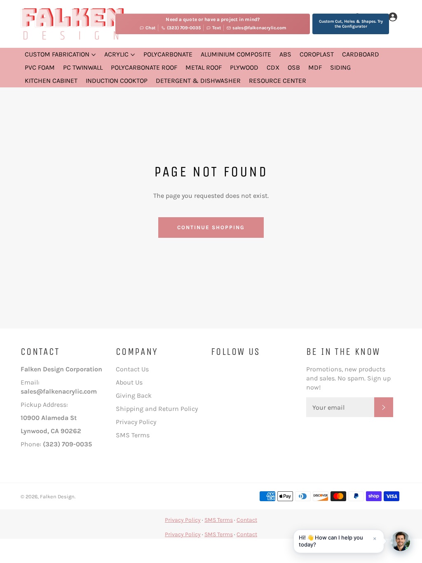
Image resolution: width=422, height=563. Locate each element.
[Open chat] (400, 541)
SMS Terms (133, 435)
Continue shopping (210, 227)
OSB (294, 67)
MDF (315, 67)
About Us (129, 382)
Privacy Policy (136, 422)
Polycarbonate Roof (144, 67)
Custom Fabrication (58, 54)
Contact (247, 519)
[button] (338, 541)
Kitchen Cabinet (51, 80)
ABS (285, 54)
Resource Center (277, 80)
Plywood (244, 67)
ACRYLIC (117, 54)
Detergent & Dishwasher (198, 80)
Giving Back (134, 395)
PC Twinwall (83, 67)
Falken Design (57, 496)
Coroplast (317, 54)
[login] (392, 17)
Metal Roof (203, 67)
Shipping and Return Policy (157, 409)
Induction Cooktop (117, 80)
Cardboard (360, 54)
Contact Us (132, 369)
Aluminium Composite (236, 54)
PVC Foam (40, 67)
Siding (340, 67)
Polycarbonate (167, 54)
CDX (273, 67)
